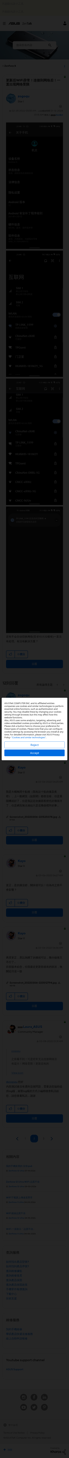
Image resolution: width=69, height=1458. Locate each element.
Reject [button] (34, 745)
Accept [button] (34, 753)
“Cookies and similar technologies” (28, 737)
